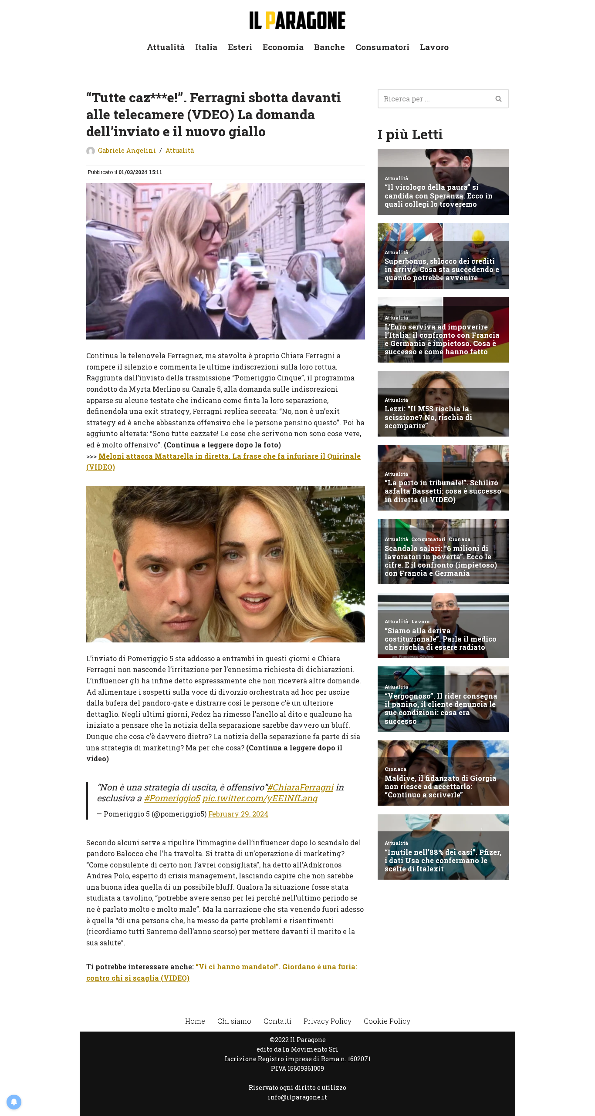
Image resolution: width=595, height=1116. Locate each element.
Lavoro (434, 46)
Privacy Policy (328, 1020)
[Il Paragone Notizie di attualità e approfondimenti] (297, 18)
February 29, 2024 (238, 813)
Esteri (240, 46)
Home (195, 1020)
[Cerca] (499, 98)
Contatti (277, 1020)
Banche (329, 46)
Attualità (166, 46)
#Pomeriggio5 (172, 797)
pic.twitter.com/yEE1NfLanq (259, 797)
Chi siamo (234, 1020)
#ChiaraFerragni (300, 787)
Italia (206, 46)
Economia (283, 46)
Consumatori (382, 46)
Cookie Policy (387, 1020)
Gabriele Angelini (127, 150)
